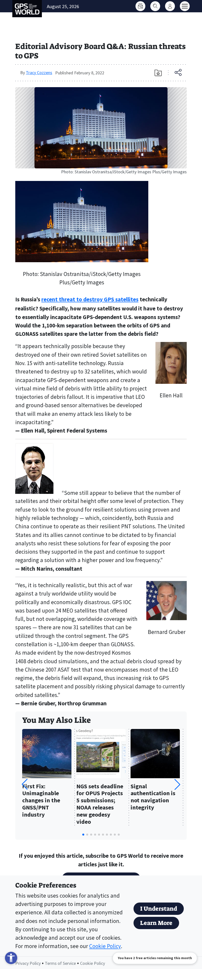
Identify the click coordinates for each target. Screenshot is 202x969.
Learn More (156, 923)
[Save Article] (158, 73)
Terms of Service (60, 963)
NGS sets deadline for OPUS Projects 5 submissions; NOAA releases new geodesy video (99, 804)
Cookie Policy (105, 946)
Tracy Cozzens (39, 72)
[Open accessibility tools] (11, 958)
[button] (177, 784)
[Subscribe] (140, 6)
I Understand (158, 909)
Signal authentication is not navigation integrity (153, 797)
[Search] (155, 6)
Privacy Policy (28, 963)
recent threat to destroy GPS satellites (89, 299)
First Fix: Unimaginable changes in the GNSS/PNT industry (41, 800)
